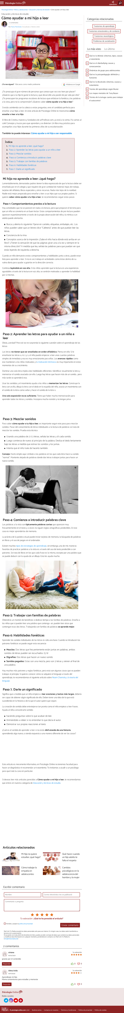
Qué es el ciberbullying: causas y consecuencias (102, 65)
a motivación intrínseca (46, 362)
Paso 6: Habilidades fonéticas (22, 165)
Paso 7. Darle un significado (22, 169)
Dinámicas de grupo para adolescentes (104, 70)
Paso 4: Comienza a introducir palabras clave (30, 157)
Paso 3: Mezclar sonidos (20, 154)
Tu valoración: (26, 918)
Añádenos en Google (73, 84)
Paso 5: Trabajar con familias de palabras (28, 161)
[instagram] (11, 1000)
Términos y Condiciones (68, 1010)
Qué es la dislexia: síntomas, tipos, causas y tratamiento (105, 57)
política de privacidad (26, 924)
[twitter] (6, 1000)
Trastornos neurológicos (104, 36)
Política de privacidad (85, 1010)
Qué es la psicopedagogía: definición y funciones (104, 76)
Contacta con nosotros (51, 1010)
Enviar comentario (70, 925)
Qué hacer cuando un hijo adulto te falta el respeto (71, 857)
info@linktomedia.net (11, 939)
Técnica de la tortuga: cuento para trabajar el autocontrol (106, 99)
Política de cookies (100, 1010)
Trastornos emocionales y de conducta (104, 31)
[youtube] (16, 1000)
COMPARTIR (113, 5)
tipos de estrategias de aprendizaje (31, 546)
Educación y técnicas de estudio (39, 9)
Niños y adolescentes (21, 9)
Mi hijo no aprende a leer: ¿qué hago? (26, 146)
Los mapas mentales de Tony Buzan (103, 93)
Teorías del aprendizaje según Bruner (104, 89)
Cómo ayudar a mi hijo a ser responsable (51, 133)
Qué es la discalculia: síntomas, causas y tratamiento (105, 83)
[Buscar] (120, 3)
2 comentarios (13, 23)
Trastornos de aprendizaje (104, 26)
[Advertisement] (42, 815)
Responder (6, 963)
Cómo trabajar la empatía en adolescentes (29, 871)
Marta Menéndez (16, 27)
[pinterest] (21, 1000)
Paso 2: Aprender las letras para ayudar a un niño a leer (34, 150)
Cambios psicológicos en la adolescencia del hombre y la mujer (70, 872)
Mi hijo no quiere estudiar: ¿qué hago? (31, 856)
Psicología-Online (7, 9)
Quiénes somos (37, 1010)
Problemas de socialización (104, 41)
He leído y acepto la (19, 924)
